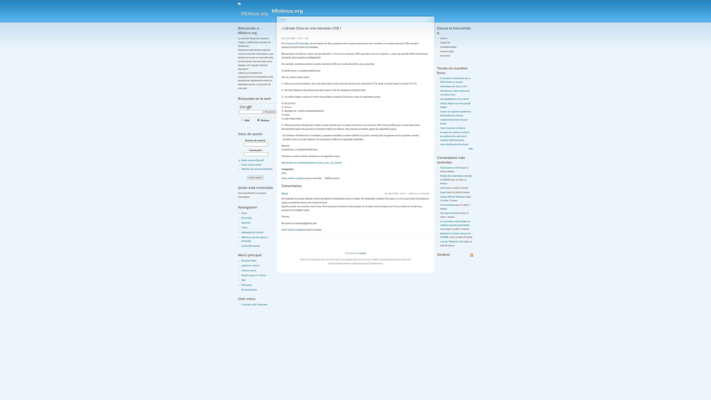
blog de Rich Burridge (298, 43)
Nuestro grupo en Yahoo (253, 275)
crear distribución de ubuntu (454, 144)
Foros (244, 213)
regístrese (301, 178)
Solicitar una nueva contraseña (257, 169)
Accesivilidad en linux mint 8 (454, 99)
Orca (283, 173)
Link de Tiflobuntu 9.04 (451, 241)
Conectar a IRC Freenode (254, 304)
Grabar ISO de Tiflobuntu (452, 197)
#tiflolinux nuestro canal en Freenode (254, 239)
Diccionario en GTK (450, 167)
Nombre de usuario (256, 140)
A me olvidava (447, 205)
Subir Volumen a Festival (452, 128)
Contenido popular (250, 246)
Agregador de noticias (252, 232)
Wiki (243, 280)
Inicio (283, 19)
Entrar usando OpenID (252, 160)
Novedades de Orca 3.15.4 (453, 86)
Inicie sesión (287, 178)
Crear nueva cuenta (251, 165)
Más (471, 149)
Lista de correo (248, 270)
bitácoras (246, 222)
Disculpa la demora (450, 213)
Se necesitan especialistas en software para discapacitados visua (455, 225)
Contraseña (256, 150)
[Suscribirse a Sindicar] (471, 254)
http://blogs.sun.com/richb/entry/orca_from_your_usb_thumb (311, 162)
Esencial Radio (249, 260)
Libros (244, 227)
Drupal (362, 253)
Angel (443, 192)
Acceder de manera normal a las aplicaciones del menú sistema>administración (455, 136)
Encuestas (246, 218)
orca (284, 193)
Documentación (249, 290)
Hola (442, 188)
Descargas (246, 285)
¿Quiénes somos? (250, 265)
